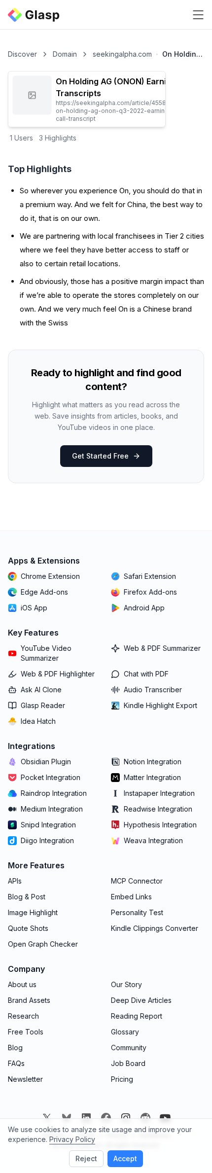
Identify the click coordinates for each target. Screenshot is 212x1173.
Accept (125, 1158)
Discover (22, 54)
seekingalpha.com (122, 54)
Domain (65, 54)
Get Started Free (100, 456)
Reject (86, 1158)
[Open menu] (198, 15)
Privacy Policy (72, 1139)
